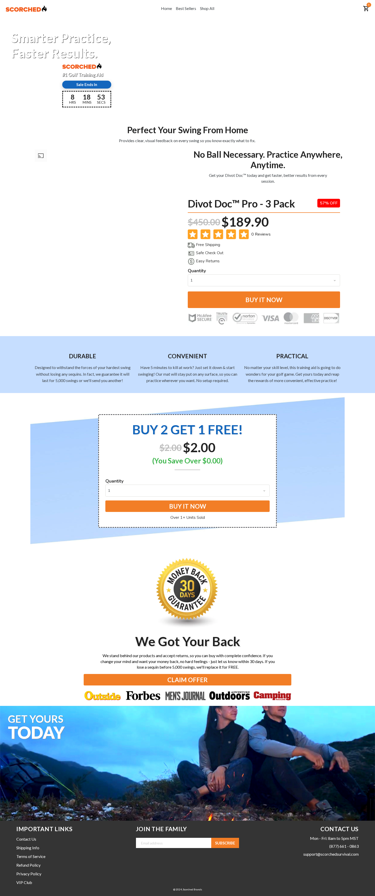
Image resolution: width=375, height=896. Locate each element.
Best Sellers (186, 8)
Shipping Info (27, 847)
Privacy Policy (28, 873)
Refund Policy (28, 865)
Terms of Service (30, 856)
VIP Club (24, 882)
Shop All (207, 8)
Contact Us (26, 839)
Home (166, 8)
